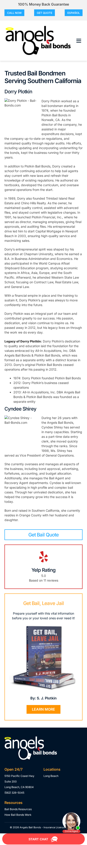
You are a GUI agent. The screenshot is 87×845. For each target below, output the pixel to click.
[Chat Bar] (43, 839)
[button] (79, 41)
